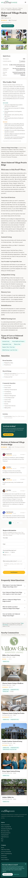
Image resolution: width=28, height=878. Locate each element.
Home (2, 8)
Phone (7, 554)
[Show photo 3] (19, 47)
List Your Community (6, 851)
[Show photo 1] (4, 47)
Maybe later (16, 874)
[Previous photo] (3, 37)
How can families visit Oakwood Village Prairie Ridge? (11, 614)
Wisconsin (15, 8)
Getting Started (4, 834)
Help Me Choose (8, 434)
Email (4, 544)
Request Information (8, 25)
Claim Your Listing (5, 849)
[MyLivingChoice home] (9, 2)
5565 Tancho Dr (5, 18)
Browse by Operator (5, 832)
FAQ (2, 840)
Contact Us (3, 855)
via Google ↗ (22, 454)
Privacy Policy (4, 857)
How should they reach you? (9, 550)
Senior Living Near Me (6, 826)
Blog (2, 838)
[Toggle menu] (25, 2)
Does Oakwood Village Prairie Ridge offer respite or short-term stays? (12, 593)
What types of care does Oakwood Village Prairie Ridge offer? (12, 586)
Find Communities (5, 824)
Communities (8, 8)
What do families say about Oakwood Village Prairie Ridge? (11, 607)
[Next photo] (25, 37)
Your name (5, 537)
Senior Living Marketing (6, 853)
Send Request (14, 572)
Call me (13, 552)
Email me (6, 552)
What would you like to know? (12, 561)
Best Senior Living (5, 830)
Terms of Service (5, 859)
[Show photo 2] (12, 47)
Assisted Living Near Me (6, 828)
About (2, 847)
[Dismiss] (25, 864)
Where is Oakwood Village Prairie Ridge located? (12, 600)
